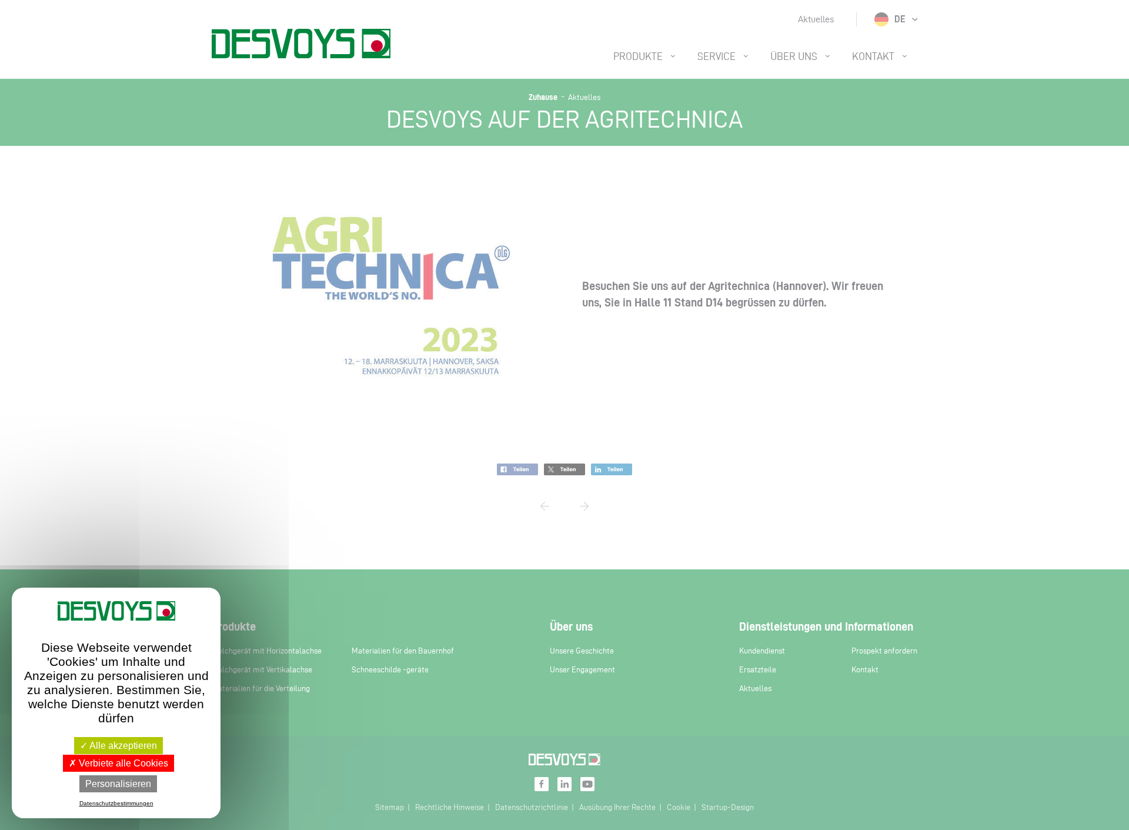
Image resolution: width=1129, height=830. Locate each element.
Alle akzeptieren (122, 746)
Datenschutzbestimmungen (116, 803)
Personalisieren (118, 784)
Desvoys (301, 43)
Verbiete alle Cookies (122, 763)
